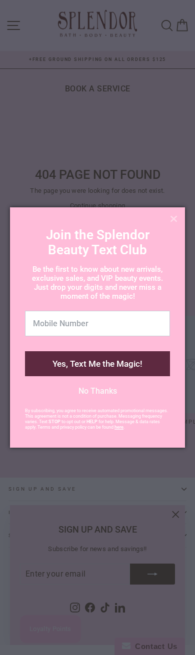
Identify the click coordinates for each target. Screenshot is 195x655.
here (119, 427)
